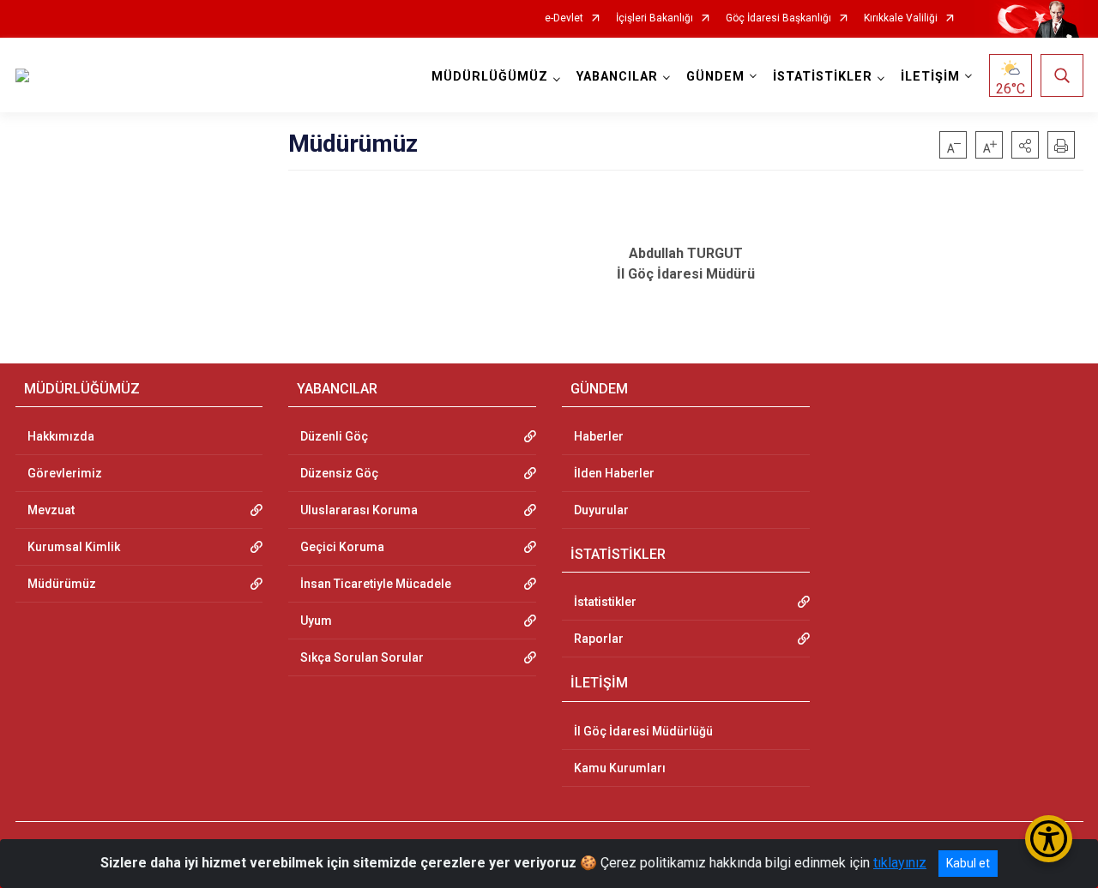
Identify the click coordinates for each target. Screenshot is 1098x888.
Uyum (316, 620)
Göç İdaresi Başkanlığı (778, 18)
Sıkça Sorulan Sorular (362, 657)
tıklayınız (899, 863)
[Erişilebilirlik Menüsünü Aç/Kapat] (1048, 838)
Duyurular (601, 510)
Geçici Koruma (342, 547)
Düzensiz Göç (339, 473)
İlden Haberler (614, 473)
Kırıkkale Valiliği (901, 18)
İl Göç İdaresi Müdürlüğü (643, 731)
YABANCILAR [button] (617, 76)
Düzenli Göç (334, 436)
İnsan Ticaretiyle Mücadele (375, 584)
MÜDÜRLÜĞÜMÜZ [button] (489, 76)
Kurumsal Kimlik (73, 547)
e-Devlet (564, 18)
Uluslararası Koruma (359, 510)
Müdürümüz (61, 584)
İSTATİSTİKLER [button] (822, 76)
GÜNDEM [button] (715, 76)
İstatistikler (605, 602)
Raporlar (599, 638)
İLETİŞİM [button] (930, 76)
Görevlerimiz (64, 473)
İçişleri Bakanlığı (654, 18)
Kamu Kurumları (620, 768)
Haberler (599, 436)
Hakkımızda (60, 436)
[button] (1025, 145)
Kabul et (968, 863)
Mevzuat (51, 510)
